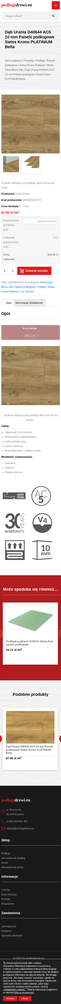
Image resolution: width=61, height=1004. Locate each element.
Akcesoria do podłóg (13, 858)
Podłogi (41, 287)
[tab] (8, 303)
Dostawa (6, 931)
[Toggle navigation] (56, 5)
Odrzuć (25, 998)
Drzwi (4, 862)
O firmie (5, 890)
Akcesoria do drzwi (12, 867)
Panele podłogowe (25, 287)
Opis (9, 302)
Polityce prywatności (23, 992)
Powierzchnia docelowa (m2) (11, 225)
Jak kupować (8, 926)
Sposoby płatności (12, 935)
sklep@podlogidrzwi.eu (20, 828)
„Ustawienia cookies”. (14, 989)
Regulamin (7, 903)
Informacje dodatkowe (29, 302)
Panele (29, 291)
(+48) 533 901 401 (17, 821)
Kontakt (5, 899)
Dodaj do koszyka (37, 270)
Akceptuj (10, 998)
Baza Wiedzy (9, 894)
